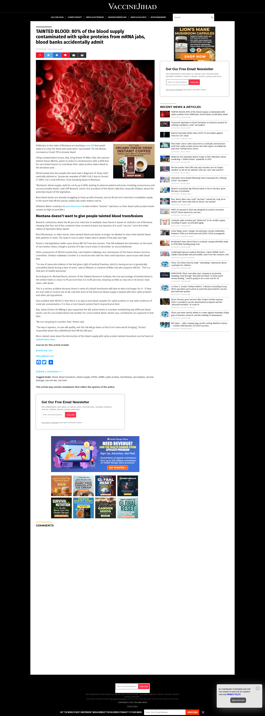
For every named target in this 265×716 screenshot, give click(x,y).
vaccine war (51, 380)
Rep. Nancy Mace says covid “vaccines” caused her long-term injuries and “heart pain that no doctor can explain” (198, 200)
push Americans (73, 206)
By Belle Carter (186, 194)
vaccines (62, 380)
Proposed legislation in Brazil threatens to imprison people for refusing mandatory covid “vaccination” (199, 123)
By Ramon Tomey (187, 236)
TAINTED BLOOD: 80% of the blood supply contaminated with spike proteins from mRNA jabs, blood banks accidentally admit (199, 113)
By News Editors (186, 139)
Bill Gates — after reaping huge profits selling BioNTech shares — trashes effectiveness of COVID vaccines (199, 324)
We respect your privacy (118, 699)
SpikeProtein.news (45, 339)
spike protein (112, 377)
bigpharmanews (158, 17)
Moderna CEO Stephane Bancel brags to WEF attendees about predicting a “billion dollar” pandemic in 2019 (198, 158)
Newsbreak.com (44, 350)
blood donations (67, 377)
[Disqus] (95, 563)
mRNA (101, 377)
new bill (90, 145)
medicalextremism (95, 17)
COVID (94, 377)
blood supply (83, 377)
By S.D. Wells (185, 152)
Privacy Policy (132, 706)
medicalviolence (138, 17)
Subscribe (192, 712)
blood (55, 377)
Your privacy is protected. (50, 422)
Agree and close (238, 700)
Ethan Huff (57, 49)
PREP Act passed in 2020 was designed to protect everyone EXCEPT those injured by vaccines (197, 211)
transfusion (126, 377)
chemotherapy (75, 17)
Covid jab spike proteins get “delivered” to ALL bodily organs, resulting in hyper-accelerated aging (198, 221)
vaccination (139, 377)
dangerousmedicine (117, 17)
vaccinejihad (57, 17)
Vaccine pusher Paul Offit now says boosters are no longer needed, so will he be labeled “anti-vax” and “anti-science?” (197, 168)
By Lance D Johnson (188, 258)
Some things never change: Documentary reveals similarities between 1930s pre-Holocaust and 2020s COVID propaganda (198, 232)
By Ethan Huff (185, 117)
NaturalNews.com (45, 356)
